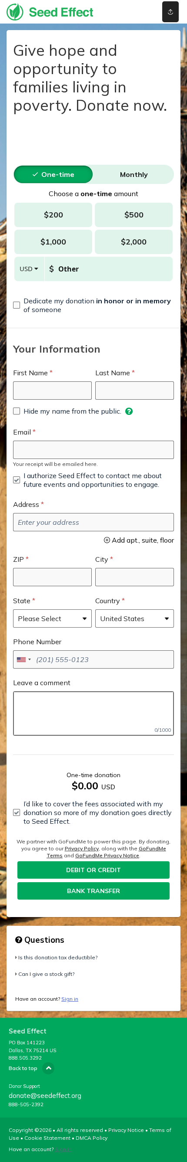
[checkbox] (93, 305)
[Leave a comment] (93, 713)
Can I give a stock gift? (46, 974)
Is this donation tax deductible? (57, 957)
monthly (134, 174)
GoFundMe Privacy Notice (107, 855)
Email (22, 432)
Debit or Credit (93, 870)
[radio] (57, 174)
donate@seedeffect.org (45, 1095)
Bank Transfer (93, 891)
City (101, 559)
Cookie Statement (47, 1138)
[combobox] (23, 659)
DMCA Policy (91, 1138)
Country (107, 600)
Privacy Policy (82, 848)
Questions (43, 939)
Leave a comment (41, 682)
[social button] (170, 11)
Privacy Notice (126, 1130)
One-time (57, 174)
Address (26, 504)
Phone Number (37, 641)
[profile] (136, 11)
